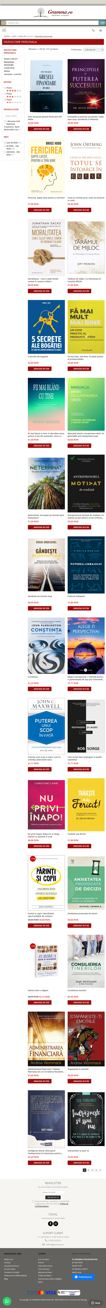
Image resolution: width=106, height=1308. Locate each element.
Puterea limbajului (76, 596)
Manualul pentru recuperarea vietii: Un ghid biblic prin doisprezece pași (86, 434)
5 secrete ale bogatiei (38, 356)
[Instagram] (55, 1223)
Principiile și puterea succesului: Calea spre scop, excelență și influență (86, 118)
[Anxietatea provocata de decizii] (86, 883)
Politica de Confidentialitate (15, 1275)
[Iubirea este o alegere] (46, 961)
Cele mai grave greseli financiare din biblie (45, 118)
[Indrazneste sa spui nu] (86, 1119)
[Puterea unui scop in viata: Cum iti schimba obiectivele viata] (46, 726)
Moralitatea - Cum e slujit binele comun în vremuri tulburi (43, 280)
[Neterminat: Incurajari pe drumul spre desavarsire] (46, 484)
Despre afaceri (11, 58)
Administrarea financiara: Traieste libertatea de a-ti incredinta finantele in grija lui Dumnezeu (45, 1070)
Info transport (44, 1269)
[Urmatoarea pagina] (100, 1170)
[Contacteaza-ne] (93, 30)
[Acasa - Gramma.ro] (53, 12)
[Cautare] (102, 22)
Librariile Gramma (11, 1266)
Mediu (7, 71)
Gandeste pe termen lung (40, 596)
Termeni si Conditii (11, 1272)
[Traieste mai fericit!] (86, 804)
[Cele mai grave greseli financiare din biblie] (46, 86)
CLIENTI (42, 1253)
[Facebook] (50, 1223)
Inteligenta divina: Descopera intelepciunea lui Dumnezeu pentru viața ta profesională (44, 1152)
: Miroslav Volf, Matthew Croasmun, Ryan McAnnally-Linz (12, 125)
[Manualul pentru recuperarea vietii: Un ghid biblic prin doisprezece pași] (86, 404)
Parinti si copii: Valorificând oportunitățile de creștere (41, 914)
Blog (6, 1279)
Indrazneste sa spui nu (78, 1150)
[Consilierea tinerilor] (86, 961)
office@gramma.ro (54, 1244)
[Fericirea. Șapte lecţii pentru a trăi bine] (46, 166)
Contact (7, 1262)
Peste (9, 87)
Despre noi (8, 1259)
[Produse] (4, 31)
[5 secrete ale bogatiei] (46, 327)
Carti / (15, 36)
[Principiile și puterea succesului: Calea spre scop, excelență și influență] (86, 86)
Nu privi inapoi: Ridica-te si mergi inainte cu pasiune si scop (43, 835)
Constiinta (33, 677)
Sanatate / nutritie (12, 74)
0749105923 (54, 1240)
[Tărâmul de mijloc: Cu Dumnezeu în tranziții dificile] (86, 248)
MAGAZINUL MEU (13, 1253)
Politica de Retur (44, 1275)
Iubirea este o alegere (38, 990)
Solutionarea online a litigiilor (50, 1279)
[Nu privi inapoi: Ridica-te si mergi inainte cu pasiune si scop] (46, 805)
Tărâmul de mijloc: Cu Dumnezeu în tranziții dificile (84, 280)
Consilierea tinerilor (77, 990)
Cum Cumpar (43, 1259)
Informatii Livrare (45, 1266)
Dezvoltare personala (9, 63)
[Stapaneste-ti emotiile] (86, 1039)
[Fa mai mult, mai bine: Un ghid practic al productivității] (86, 327)
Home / (7, 36)
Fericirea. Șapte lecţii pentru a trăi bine (46, 197)
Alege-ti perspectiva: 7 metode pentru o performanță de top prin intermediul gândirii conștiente (86, 678)
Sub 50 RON (12, 142)
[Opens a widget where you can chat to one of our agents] (95, 1303)
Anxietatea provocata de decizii (82, 913)
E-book (41, 1262)
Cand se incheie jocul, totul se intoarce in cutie (86, 199)
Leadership (9, 68)
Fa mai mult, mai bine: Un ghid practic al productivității (85, 357)
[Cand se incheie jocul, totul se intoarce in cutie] (86, 166)
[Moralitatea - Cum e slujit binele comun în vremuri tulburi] (46, 247)
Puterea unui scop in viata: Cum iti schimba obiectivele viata (44, 758)
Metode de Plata (45, 1272)
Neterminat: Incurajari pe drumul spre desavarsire (46, 516)
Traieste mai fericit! (77, 834)
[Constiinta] (46, 646)
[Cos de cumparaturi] (100, 30)
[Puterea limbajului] (86, 564)
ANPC (40, 1282)
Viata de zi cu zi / (26, 36)
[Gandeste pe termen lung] (46, 564)
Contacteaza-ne (85, 1277)
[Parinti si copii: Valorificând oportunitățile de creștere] (46, 883)
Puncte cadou (9, 1269)
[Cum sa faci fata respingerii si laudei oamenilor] (86, 726)
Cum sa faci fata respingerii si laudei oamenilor (85, 758)
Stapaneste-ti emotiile (78, 1069)
